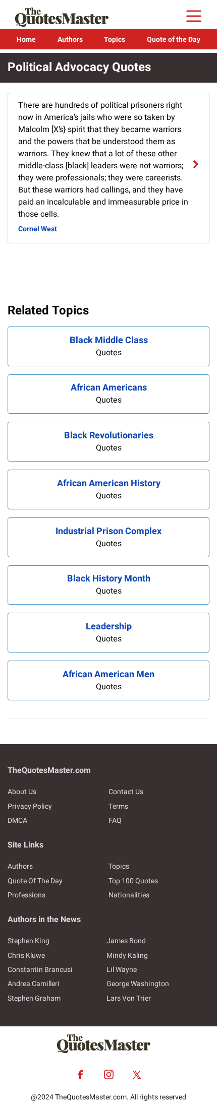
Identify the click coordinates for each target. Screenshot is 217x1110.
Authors (70, 39)
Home (26, 39)
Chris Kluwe (26, 955)
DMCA (17, 820)
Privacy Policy (30, 806)
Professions (26, 895)
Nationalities (128, 895)
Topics (114, 39)
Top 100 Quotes (133, 881)
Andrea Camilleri (34, 983)
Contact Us (125, 792)
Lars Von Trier (128, 998)
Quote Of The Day (35, 881)
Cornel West (37, 229)
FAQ (115, 820)
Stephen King (28, 941)
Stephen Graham (34, 998)
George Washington (137, 983)
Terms (118, 806)
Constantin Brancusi (40, 969)
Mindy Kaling (127, 955)
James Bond (126, 941)
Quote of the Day (173, 39)
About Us (22, 792)
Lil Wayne (121, 969)
